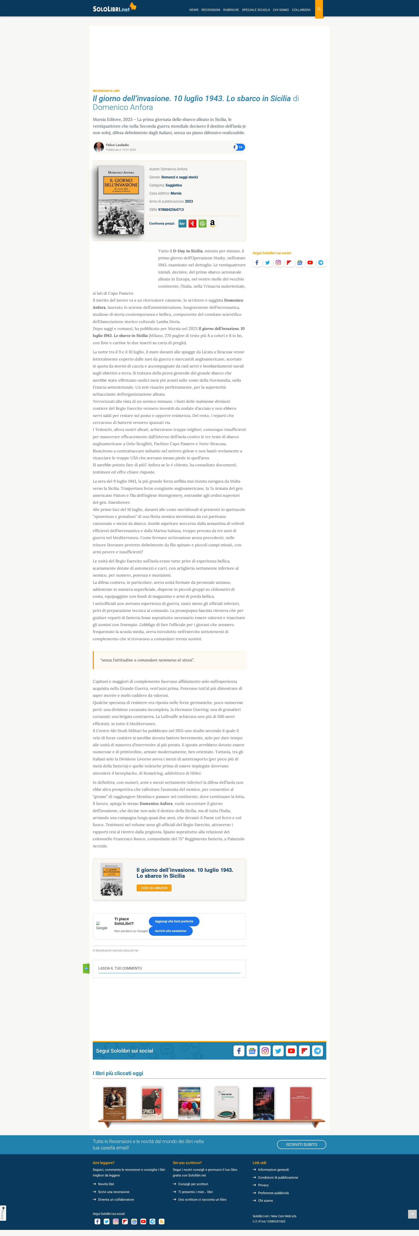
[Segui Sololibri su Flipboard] (289, 262)
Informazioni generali (273, 1170)
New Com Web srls (283, 1216)
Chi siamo (265, 1201)
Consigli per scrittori (193, 1184)
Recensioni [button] (210, 10)
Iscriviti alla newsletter (171, 931)
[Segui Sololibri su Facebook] (257, 262)
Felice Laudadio (117, 145)
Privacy (263, 1185)
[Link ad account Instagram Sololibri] (115, 1221)
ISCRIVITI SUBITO (301, 1144)
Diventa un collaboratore (116, 1200)
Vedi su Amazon (154, 888)
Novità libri (106, 1184)
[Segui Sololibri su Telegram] (321, 262)
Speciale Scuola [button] (256, 10)
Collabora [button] (301, 10)
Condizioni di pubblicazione (278, 1178)
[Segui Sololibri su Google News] (300, 262)
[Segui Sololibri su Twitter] (268, 262)
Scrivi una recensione (113, 1192)
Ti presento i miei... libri (195, 1192)
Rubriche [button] (231, 10)
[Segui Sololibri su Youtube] (311, 262)
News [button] (193, 10)
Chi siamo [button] (281, 10)
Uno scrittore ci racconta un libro (202, 1200)
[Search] (319, 9)
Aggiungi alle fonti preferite (174, 921)
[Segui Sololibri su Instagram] (279, 262)
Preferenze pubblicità (273, 1193)
